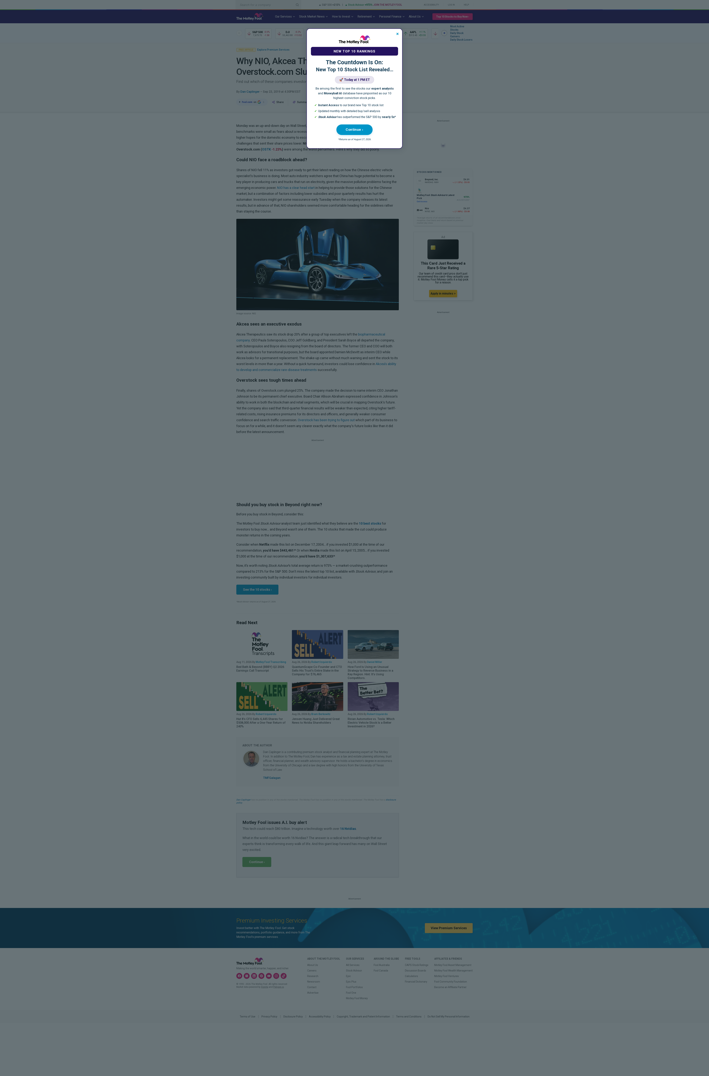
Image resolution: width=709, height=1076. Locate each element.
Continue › (354, 129)
